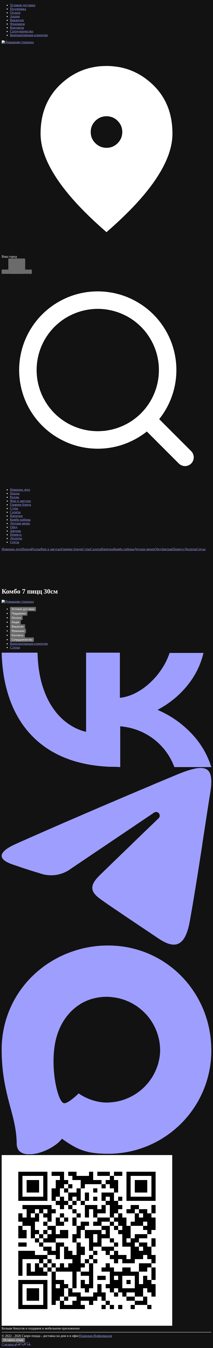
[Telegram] (106, 943)
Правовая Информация (95, 1336)
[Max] (106, 1153)
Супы (86, 549)
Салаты (95, 549)
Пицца (26, 549)
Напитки (107, 549)
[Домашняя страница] (18, 42)
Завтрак (166, 549)
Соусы (201, 549)
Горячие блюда (71, 549)
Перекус (178, 549)
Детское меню (144, 549)
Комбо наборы (124, 549)
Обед (157, 549)
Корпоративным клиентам (29, 643)
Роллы (35, 549)
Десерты (190, 549)
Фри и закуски (50, 549)
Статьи (15, 647)
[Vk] (106, 766)
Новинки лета (12, 549)
